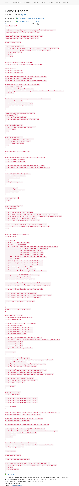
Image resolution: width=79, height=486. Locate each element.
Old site (50, 2)
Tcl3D (7, 2)
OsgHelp (23, 15)
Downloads (27, 2)
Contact (65, 2)
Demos (43, 2)
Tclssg (13, 485)
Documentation (16, 2)
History (36, 2)
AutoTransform (40, 18)
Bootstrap (19, 485)
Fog (37, 21)
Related (58, 2)
